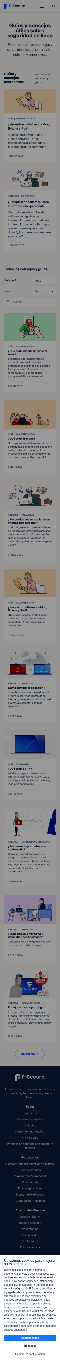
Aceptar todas (30, 1337)
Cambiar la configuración (30, 1354)
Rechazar (30, 1345)
